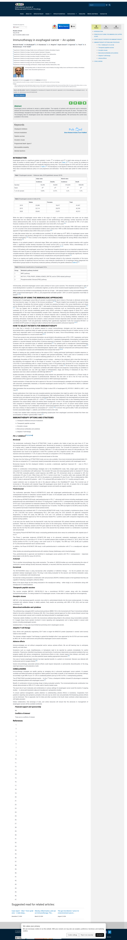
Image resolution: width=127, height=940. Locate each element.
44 (31, 435)
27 (51, 371)
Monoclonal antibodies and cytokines (108, 53)
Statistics (106, 27)
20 (43, 334)
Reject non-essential (87, 935)
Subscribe (82, 14)
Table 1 (64, 162)
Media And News (93, 14)
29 (45, 399)
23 (87, 345)
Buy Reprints (64, 26)
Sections (96, 27)
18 (19, 294)
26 (64, 365)
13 (62, 246)
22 (52, 343)
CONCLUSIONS (98, 61)
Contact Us (103, 14)
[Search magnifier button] (109, 4)
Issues (48, 14)
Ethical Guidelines (59, 14)
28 (16, 390)
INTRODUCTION (98, 31)
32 (30, 435)
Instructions (71, 14)
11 (22, 239)
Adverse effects (102, 58)
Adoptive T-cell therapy (104, 55)
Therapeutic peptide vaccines (106, 47)
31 (42, 414)
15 (78, 262)
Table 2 (43, 166)
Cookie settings (72, 935)
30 (54, 407)
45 (68, 656)
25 (61, 349)
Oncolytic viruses (102, 50)
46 (36, 660)
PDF (73, 26)
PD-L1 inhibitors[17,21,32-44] (106, 45)
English (17, 27)
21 (14, 308)
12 (60, 246)
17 (18, 294)
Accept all (100, 935)
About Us (29, 14)
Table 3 (74, 262)
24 (60, 349)
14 (70, 255)
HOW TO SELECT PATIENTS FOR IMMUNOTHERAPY (108, 39)
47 (45, 680)
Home (22, 14)
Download (116, 27)
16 (85, 287)
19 (55, 301)
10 (27, 237)
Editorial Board (38, 14)
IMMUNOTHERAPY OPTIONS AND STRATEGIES (106, 42)
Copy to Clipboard (20, 95)
